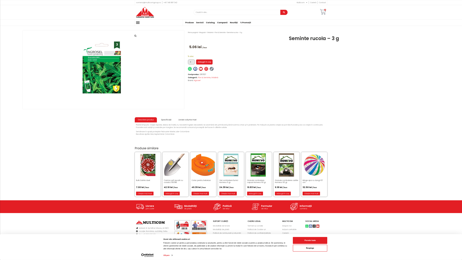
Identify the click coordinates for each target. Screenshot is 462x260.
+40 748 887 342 (170, 2)
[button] (135, 36)
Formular (266, 206)
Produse (189, 22)
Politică (227, 206)
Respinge (310, 248)
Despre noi (287, 226)
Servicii (200, 22)
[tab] (146, 119)
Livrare (150, 206)
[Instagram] (206, 69)
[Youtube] (201, 69)
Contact (322, 2)
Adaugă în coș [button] (172, 193)
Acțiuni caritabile (289, 229)
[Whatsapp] (190, 69)
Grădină (210, 32)
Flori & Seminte (220, 32)
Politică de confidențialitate (259, 233)
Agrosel (197, 80)
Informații (306, 206)
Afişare (166, 255)
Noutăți (234, 22)
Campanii (222, 22)
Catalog (210, 22)
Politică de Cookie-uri (257, 229)
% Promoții (245, 22)
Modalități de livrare (221, 226)
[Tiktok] (212, 69)
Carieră (313, 2)
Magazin (202, 32)
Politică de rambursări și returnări (227, 233)
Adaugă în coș (204, 62)
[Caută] (284, 12)
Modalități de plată (221, 229)
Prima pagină (193, 32)
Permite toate (310, 240)
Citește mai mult (145, 193)
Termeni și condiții (255, 226)
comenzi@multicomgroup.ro (148, 2)
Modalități (190, 206)
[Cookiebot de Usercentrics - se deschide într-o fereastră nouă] (147, 255)
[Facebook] (195, 69)
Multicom (301, 2)
